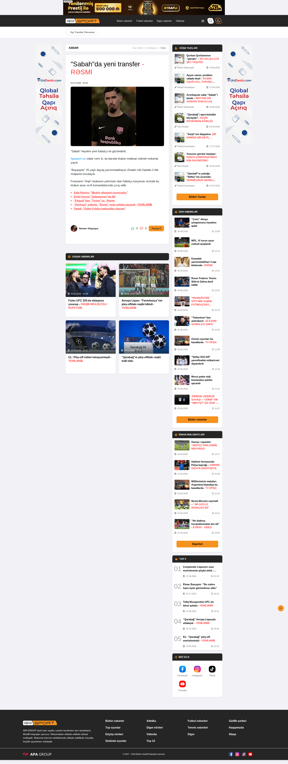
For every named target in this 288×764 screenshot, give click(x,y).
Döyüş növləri (114, 734)
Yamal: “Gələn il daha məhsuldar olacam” (100, 208)
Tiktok (212, 675)
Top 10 (150, 740)
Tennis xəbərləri (198, 727)
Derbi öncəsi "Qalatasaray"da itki (95, 196)
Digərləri (197, 544)
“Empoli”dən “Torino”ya (94, 200)
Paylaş (155, 228)
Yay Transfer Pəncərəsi (82, 32)
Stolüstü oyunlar (115, 740)
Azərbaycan (152, 48)
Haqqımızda (236, 727)
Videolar (180, 21)
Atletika (151, 720)
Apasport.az (78, 158)
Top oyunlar (112, 727)
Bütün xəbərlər (124, 21)
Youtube (182, 690)
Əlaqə (232, 734)
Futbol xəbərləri (144, 21)
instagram (197, 675)
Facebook (182, 675)
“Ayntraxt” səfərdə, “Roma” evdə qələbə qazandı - (113, 204)
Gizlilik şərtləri (237, 720)
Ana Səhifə (137, 48)
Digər (191, 734)
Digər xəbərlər (164, 21)
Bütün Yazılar (197, 196)
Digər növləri (154, 727)
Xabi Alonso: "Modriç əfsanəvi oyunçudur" (101, 192)
